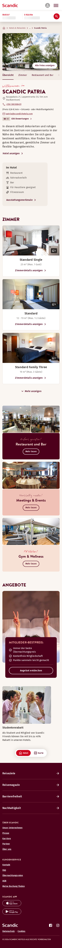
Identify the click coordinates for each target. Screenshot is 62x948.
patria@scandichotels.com (19, 114)
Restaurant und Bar (42, 75)
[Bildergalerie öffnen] (31, 240)
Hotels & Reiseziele (17, 28)
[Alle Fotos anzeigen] (31, 52)
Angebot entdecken (31, 670)
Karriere (6, 838)
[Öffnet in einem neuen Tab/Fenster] (11, 905)
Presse (5, 833)
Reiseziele (8, 773)
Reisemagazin (11, 785)
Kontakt (6, 865)
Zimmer (22, 75)
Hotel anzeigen (11, 153)
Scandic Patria (40, 28)
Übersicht (8, 75)
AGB (4, 881)
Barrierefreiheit (12, 796)
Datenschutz (8, 931)
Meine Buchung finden (13, 886)
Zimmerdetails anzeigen (29, 270)
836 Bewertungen (20, 118)
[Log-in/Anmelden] (47, 5)
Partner (6, 844)
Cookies (21, 931)
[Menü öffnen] (56, 5)
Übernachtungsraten (12, 875)
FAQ (4, 870)
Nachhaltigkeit (11, 808)
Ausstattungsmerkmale (19, 199)
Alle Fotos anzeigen (44, 65)
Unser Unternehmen (12, 827)
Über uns (6, 849)
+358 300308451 (13, 104)
